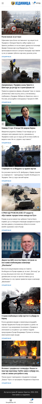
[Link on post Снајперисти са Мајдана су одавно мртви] (21, 156)
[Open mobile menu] (3, 3)
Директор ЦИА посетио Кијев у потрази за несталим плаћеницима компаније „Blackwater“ (19, 262)
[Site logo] (20, 3)
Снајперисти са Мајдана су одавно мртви (19, 168)
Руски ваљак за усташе (11, 37)
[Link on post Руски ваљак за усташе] (21, 23)
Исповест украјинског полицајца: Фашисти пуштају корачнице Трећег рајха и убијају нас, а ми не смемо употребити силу (20, 371)
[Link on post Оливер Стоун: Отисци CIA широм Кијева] (21, 115)
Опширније (6, 56)
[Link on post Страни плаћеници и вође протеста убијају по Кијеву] (21, 300)
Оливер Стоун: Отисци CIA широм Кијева (18, 128)
